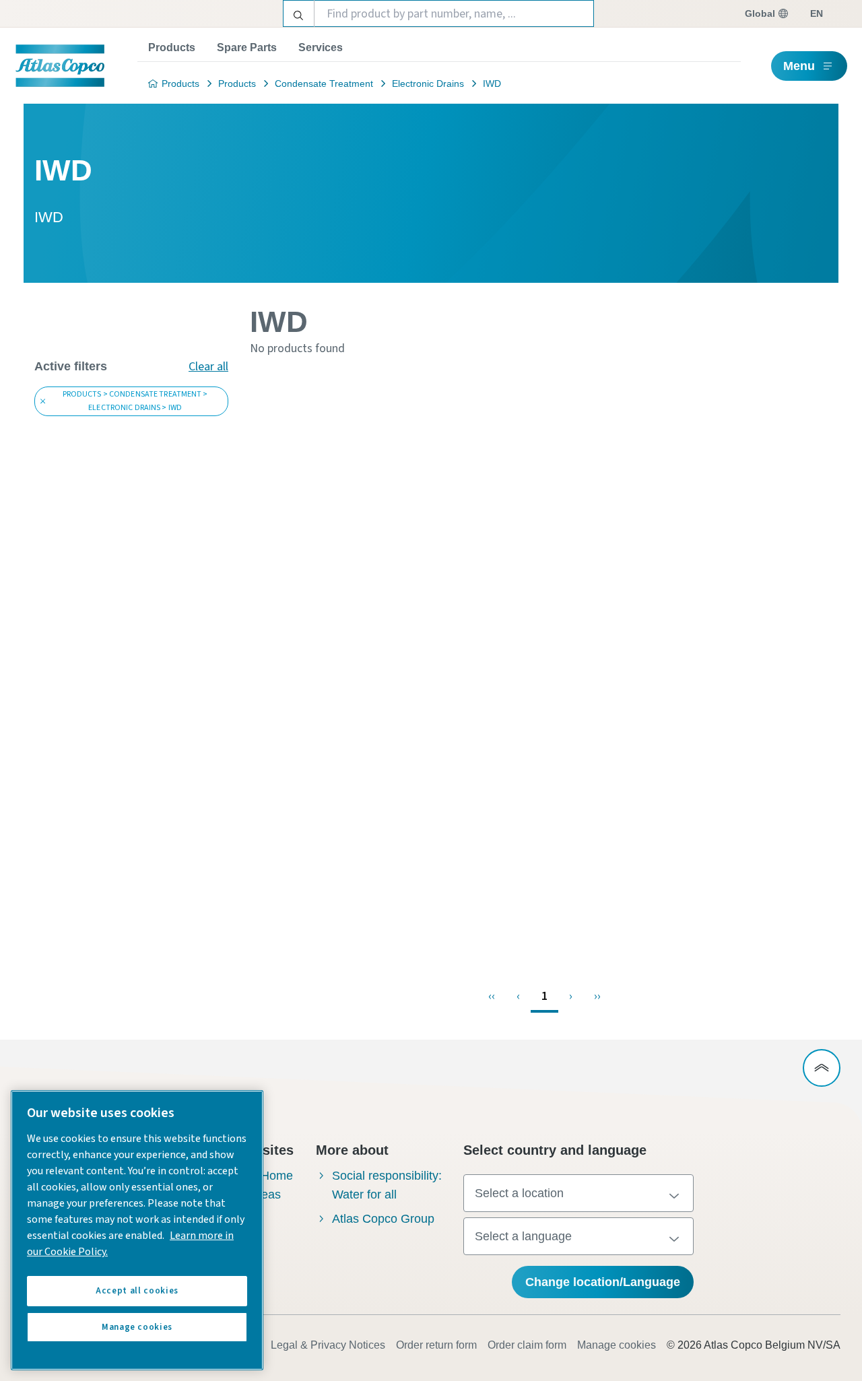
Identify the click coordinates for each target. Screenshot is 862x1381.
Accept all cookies (137, 1291)
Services (320, 47)
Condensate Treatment (324, 83)
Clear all (208, 366)
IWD (492, 83)
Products (171, 47)
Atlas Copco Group (383, 1218)
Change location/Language (602, 1282)
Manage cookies (616, 1345)
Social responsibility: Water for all (387, 1185)
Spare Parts (247, 47)
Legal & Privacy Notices (328, 1345)
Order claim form (527, 1345)
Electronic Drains (428, 83)
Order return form (436, 1345)
